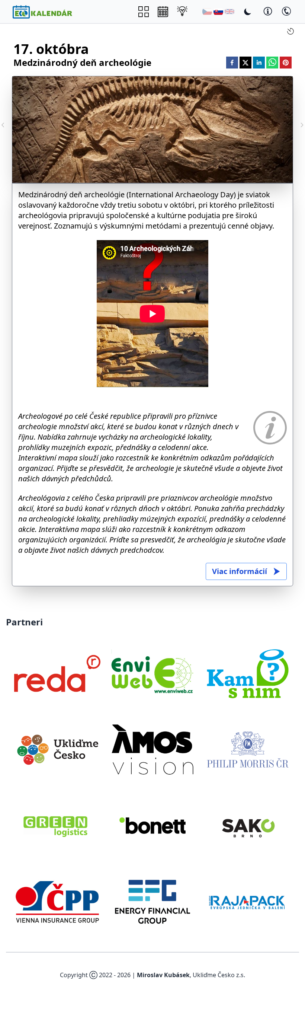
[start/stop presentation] (290, 31)
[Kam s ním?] (248, 673)
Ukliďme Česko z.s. (219, 975)
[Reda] (57, 673)
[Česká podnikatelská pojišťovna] (57, 901)
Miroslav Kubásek (163, 975)
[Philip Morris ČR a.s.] (248, 749)
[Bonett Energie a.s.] (152, 825)
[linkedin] (259, 62)
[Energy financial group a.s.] (152, 901)
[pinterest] (286, 62)
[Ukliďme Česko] (57, 749)
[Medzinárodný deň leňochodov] (302, 125)
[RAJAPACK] (248, 901)
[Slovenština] (218, 11)
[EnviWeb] (152, 673)
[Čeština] (207, 11)
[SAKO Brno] (248, 825)
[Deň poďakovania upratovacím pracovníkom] (3, 125)
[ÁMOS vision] (152, 749)
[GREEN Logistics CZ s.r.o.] (57, 825)
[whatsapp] (272, 62)
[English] (229, 11)
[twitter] (245, 62)
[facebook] (232, 62)
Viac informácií (239, 571)
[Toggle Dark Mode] (248, 11)
